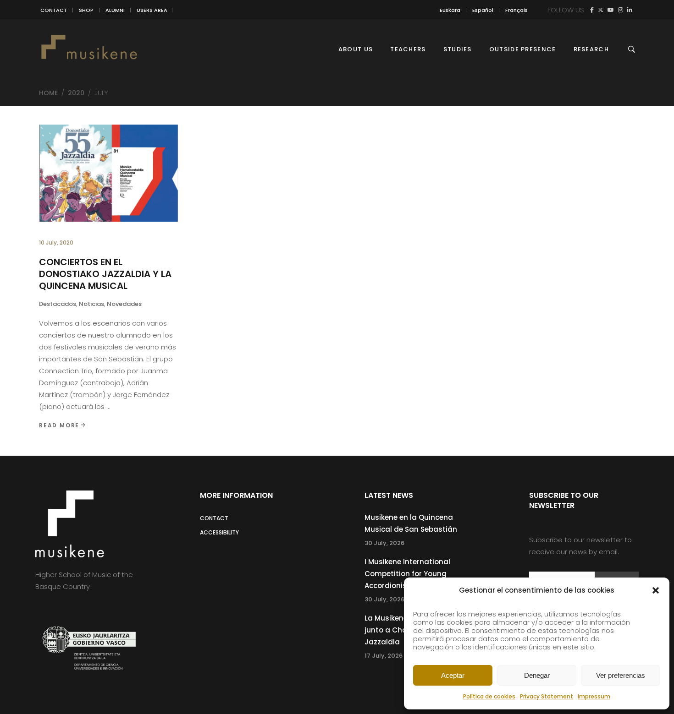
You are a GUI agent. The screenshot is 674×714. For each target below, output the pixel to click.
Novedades (124, 304)
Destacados (57, 304)
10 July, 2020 (56, 242)
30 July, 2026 (384, 543)
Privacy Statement (546, 696)
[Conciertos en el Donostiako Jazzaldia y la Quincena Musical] (108, 173)
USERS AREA (152, 10)
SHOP (86, 10)
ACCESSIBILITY (219, 532)
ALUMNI (115, 10)
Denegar (537, 675)
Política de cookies (489, 696)
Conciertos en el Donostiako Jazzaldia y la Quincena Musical (105, 274)
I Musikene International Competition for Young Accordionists (407, 573)
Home (48, 93)
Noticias (91, 304)
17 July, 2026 (384, 655)
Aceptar (452, 675)
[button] (655, 590)
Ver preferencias (620, 675)
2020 (76, 93)
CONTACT (53, 10)
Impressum (594, 696)
